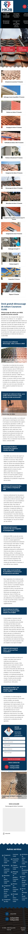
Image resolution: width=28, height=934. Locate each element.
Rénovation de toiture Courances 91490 (6, 879)
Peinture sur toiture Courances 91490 (15, 887)
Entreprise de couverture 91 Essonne (6, 15)
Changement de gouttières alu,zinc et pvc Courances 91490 (6, 891)
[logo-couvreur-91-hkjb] (7, 6)
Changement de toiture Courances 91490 (6, 859)
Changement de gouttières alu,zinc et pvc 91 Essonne (16, 24)
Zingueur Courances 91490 (15, 867)
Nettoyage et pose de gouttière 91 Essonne (16, 15)
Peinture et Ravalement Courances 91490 (24, 870)
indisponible (14, 766)
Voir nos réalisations (8, 49)
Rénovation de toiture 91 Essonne (6, 22)
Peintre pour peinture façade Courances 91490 (24, 881)
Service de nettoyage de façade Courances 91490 (24, 894)
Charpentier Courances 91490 (15, 860)
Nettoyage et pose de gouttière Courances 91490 (15, 876)
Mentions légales (23, 928)
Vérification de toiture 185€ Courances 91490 (24, 859)
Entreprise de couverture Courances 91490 (6, 869)
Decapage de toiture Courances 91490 (15, 897)
